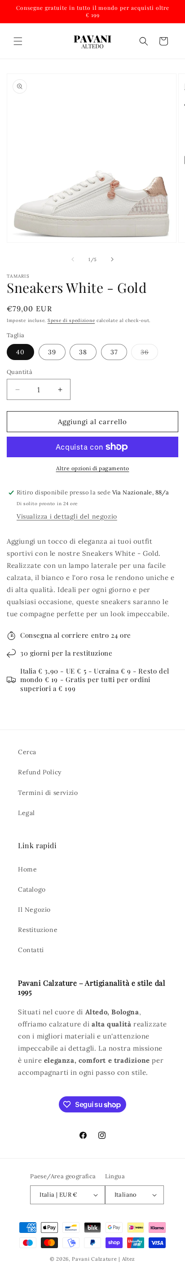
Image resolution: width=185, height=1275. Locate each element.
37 (114, 352)
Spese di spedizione (71, 320)
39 (52, 352)
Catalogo (32, 889)
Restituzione (37, 930)
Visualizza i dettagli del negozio (67, 516)
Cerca (27, 752)
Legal (26, 813)
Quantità (19, 372)
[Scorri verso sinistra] (73, 259)
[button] (18, 41)
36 (149, 354)
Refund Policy (40, 772)
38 (83, 352)
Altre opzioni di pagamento (92, 468)
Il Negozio (34, 910)
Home (27, 869)
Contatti (31, 950)
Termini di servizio (48, 793)
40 (20, 352)
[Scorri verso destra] (112, 259)
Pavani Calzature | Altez (103, 1259)
